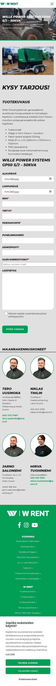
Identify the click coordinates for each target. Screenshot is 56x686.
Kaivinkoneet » (28, 546)
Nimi (5, 198)
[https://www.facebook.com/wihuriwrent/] (19, 525)
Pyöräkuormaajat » (28, 552)
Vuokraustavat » (28, 591)
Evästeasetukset (28, 679)
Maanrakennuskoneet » (28, 541)
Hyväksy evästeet (28, 662)
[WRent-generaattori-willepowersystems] (28, 61)
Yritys (7, 210)
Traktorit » (28, 568)
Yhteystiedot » (28, 597)
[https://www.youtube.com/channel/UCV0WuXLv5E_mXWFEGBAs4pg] (35, 525)
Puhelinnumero (13, 235)
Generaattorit (20, 24)
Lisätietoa (9, 270)
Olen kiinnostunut (15, 259)
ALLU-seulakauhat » (28, 562)
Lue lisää (10, 653)
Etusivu (6, 24)
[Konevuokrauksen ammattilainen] (9, 4)
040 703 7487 (10, 415)
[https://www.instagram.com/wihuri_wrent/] (26, 525)
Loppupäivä (10, 186)
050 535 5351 (37, 478)
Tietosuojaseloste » (28, 607)
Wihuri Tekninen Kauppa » (28, 613)
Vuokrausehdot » (28, 602)
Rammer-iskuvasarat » (28, 557)
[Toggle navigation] (52, 4)
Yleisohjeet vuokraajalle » (28, 578)
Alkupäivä (9, 173)
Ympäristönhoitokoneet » (28, 573)
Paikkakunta (11, 222)
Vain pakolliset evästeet (28, 671)
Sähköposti (10, 247)
